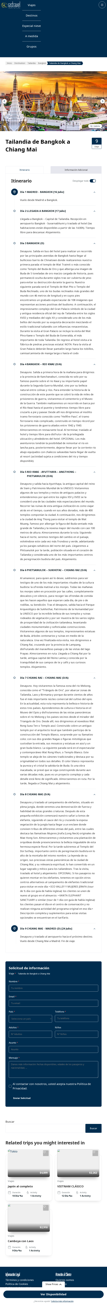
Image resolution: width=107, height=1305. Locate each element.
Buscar (9, 1121)
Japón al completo (20, 1186)
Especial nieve (31, 26)
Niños (58, 1027)
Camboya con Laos (21, 1241)
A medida (31, 36)
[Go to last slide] (4, 101)
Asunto (13, 1042)
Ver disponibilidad (53, 1294)
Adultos (14, 1027)
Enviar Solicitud (22, 1098)
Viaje (12, 973)
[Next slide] (102, 101)
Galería (96, 126)
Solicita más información (62, 1301)
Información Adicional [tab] (76, 169)
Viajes (32, 5)
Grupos (32, 46)
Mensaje (14, 1057)
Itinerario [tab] (25, 169)
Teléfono (60, 1011)
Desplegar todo (81, 180)
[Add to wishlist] (46, 1153)
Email (12, 996)
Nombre (14, 981)
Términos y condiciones (19, 1280)
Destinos (31, 15)
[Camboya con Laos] (29, 1218)
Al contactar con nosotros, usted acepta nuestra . (52, 1086)
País (12, 1011)
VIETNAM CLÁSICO (70, 1186)
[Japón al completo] (29, 1163)
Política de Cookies (16, 1284)
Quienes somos (65, 1280)
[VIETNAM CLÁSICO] (78, 1163)
